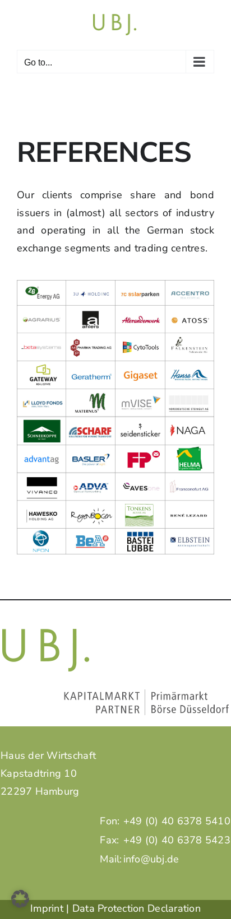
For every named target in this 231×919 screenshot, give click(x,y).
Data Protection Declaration (136, 908)
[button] (20, 899)
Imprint (46, 908)
